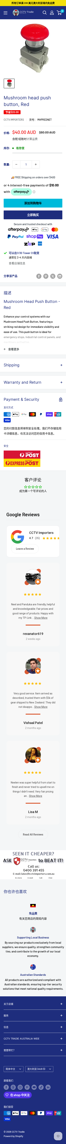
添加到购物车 (33, 203)
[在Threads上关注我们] (13, 1087)
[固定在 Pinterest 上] (45, 276)
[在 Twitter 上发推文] (52, 276)
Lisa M (33, 812)
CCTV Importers (14, 119)
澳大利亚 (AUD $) (36, 1068)
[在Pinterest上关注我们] (27, 1087)
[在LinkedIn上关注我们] (48, 1087)
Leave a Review (25, 548)
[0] (59, 12)
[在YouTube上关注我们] (34, 1087)
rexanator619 (33, 634)
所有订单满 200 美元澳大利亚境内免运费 (33, 2)
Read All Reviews (33, 834)
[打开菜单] (5, 12)
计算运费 (32, 138)
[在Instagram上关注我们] (20, 1087)
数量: (7, 164)
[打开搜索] (45, 13)
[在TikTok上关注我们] (41, 1087)
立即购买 (33, 215)
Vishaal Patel (33, 723)
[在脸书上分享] (38, 276)
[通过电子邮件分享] (59, 276)
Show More (40, 617)
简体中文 (10, 1068)
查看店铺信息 (17, 263)
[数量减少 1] (16, 164)
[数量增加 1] (36, 164)
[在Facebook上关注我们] (6, 1087)
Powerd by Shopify (13, 1136)
